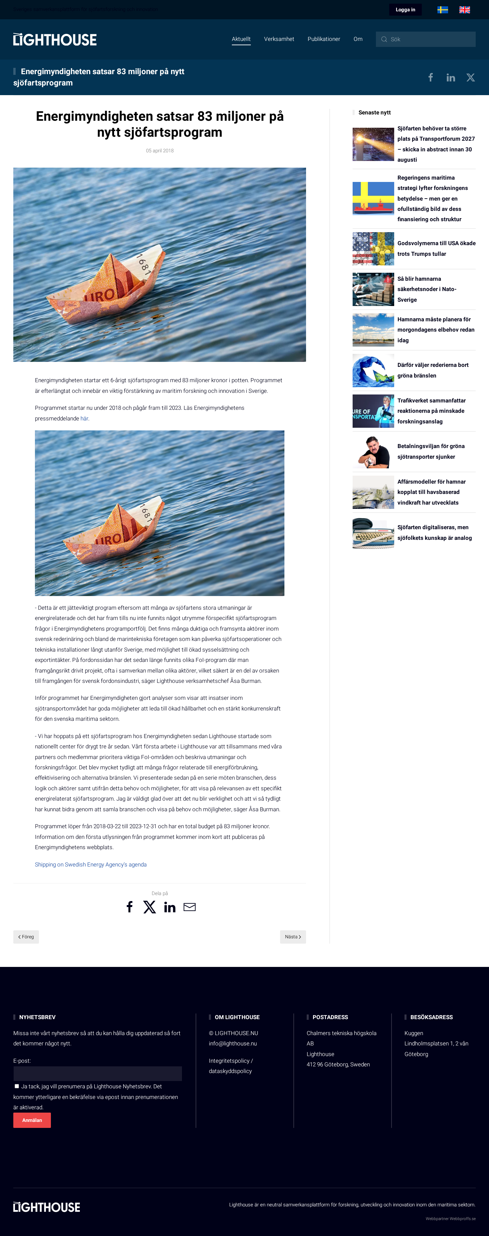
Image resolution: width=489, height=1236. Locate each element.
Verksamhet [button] (279, 39)
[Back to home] (54, 39)
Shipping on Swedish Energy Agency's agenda (91, 864)
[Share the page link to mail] (190, 907)
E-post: (22, 1061)
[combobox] (426, 39)
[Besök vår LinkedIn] (451, 77)
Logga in (405, 9)
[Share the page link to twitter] (150, 907)
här (84, 418)
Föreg (28, 936)
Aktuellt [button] (241, 39)
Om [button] (358, 39)
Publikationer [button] (324, 39)
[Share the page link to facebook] (130, 907)
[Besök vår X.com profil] (471, 77)
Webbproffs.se (463, 1219)
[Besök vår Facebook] (431, 77)
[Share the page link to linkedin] (170, 907)
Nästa (291, 936)
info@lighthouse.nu (233, 1043)
